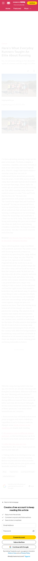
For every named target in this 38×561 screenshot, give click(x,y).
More (26, 8)
